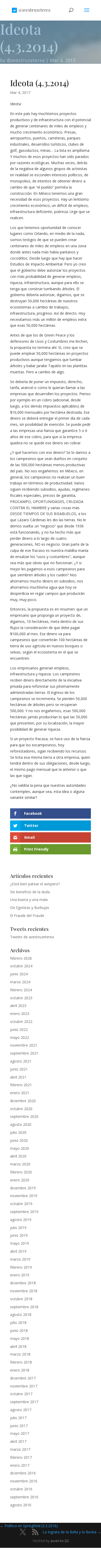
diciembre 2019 (23, 1188)
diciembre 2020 (23, 1100)
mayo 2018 (19, 1338)
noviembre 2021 (23, 1045)
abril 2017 (18, 1441)
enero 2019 (19, 1274)
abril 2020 (18, 1156)
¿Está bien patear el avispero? (35, 883)
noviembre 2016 (23, 1481)
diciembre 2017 (23, 1378)
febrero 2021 (21, 1084)
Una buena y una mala (29, 899)
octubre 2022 (21, 1021)
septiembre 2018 (24, 1306)
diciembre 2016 (23, 1473)
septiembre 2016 (24, 1496)
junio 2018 (19, 1330)
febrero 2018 (21, 1362)
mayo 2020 (19, 1148)
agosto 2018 (20, 1314)
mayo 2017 (19, 1433)
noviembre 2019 (23, 1195)
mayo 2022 (19, 1037)
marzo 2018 (20, 1354)
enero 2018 (19, 1370)
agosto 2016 (20, 1504)
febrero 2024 (21, 989)
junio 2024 (19, 973)
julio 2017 (18, 1417)
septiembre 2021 (24, 1053)
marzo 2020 (20, 1164)
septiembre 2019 (24, 1211)
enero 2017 (19, 1465)
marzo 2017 (20, 1449)
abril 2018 (18, 1346)
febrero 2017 (21, 1457)
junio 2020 (19, 1140)
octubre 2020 (21, 1108)
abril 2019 (18, 1251)
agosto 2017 (20, 1409)
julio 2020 (18, 1132)
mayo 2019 (19, 1243)
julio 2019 (18, 1227)
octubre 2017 (21, 1393)
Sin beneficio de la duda (30, 891)
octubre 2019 (21, 1203)
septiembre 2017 (24, 1401)
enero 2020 (19, 1180)
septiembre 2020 (24, 1116)
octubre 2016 (21, 1489)
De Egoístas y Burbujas (29, 907)
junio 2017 (19, 1425)
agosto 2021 (20, 1061)
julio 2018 (18, 1322)
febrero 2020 (21, 1172)
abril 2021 (18, 1077)
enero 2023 (19, 1013)
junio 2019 (19, 1235)
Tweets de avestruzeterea (32, 936)
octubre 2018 (21, 1298)
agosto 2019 (20, 1219)
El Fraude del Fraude (27, 915)
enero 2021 (19, 1092)
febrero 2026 (21, 958)
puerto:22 (60, 1540)
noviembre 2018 (23, 1290)
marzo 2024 (20, 981)
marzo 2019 (20, 1259)
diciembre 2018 (23, 1282)
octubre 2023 (21, 997)
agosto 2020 (20, 1124)
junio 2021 (19, 1069)
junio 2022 (19, 1029)
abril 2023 (18, 1005)
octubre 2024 (21, 965)
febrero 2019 (21, 1267)
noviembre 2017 (23, 1386)
